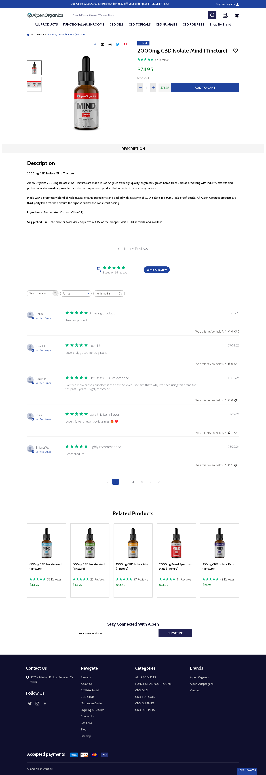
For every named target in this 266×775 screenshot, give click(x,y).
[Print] (110, 44)
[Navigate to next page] (159, 482)
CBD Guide (87, 697)
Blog (83, 729)
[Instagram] (37, 703)
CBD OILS (116, 24)
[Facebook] (95, 44)
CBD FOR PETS (193, 24)
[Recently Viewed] (225, 15)
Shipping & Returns (92, 710)
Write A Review (157, 269)
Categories (145, 668)
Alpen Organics (199, 677)
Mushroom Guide (91, 703)
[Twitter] (118, 44)
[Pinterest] (125, 44)
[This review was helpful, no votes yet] (229, 331)
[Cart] (236, 15)
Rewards (86, 677)
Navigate (89, 668)
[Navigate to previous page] (107, 482)
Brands (196, 668)
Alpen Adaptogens (202, 684)
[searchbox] (39, 293)
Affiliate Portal (90, 690)
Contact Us (88, 716)
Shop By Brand (220, 24)
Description (133, 149)
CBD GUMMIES (167, 24)
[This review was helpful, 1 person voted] (229, 433)
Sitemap (86, 736)
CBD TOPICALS (140, 24)
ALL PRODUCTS (46, 24)
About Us (86, 684)
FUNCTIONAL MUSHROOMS (83, 24)
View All (195, 690)
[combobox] (76, 293)
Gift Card (86, 723)
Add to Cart (205, 88)
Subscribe (175, 633)
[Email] (102, 44)
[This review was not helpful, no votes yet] (235, 331)
